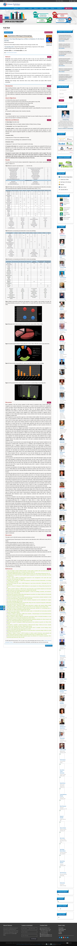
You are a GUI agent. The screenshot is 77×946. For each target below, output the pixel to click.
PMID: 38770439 (61, 55)
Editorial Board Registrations (66, 177)
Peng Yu (61, 375)
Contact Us (59, 8)
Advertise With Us (64, 189)
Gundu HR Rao (63, 645)
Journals (30, 8)
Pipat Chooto (62, 365)
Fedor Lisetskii (63, 749)
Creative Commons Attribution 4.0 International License (23, 944)
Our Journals (61, 928)
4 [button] (64, 150)
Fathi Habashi (62, 759)
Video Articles (61, 930)
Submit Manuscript (62, 929)
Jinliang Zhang (63, 602)
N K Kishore (62, 398)
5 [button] (61, 152)
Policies (52, 8)
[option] (65, 120)
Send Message (33, 938)
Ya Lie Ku (62, 245)
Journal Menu (49, 32)
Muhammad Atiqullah (65, 119)
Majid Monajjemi (63, 510)
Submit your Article (64, 179)
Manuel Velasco (63, 498)
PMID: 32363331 (61, 80)
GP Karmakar (62, 655)
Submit (61, 100)
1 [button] (58, 150)
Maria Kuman (62, 488)
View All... (71, 152)
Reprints (36, 8)
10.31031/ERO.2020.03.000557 (11, 52)
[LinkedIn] (74, 1)
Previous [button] (56, 119)
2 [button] (60, 150)
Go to (49, 56)
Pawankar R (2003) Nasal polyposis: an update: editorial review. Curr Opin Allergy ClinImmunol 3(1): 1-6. (29, 573)
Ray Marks (62, 341)
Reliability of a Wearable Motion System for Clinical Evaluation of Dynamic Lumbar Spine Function (64, 45)
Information (22, 8)
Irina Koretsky (63, 612)
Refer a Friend (63, 187)
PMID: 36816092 (61, 48)
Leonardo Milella (63, 543)
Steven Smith (62, 299)
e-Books (41, 8)
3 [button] (62, 150)
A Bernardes (62, 882)
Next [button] (74, 119)
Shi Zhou (61, 319)
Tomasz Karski (63, 267)
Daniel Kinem (62, 783)
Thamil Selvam (63, 277)
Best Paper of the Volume (65, 182)
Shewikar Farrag (63, 329)
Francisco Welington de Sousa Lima (62, 727)
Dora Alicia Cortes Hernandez (62, 771)
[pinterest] (69, 1)
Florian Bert (62, 738)
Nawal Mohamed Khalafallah (62, 387)
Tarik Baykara (63, 288)
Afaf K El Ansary (63, 872)
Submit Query (49, 645)
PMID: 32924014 (61, 71)
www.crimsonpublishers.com (38, 944)
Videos (47, 8)
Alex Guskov (62, 838)
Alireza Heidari (63, 827)
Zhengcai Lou (63, 235)
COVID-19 (69, 8)
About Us (16, 8)
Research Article (8, 32)
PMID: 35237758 (61, 65)
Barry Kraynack (63, 806)
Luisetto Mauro (63, 521)
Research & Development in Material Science (65, 128)
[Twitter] (71, 1)
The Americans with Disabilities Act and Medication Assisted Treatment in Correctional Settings (65, 53)
